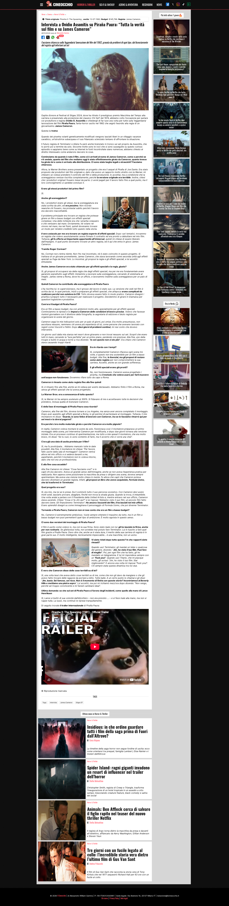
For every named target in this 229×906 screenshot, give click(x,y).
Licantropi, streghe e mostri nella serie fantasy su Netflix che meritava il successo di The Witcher (171, 39)
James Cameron (66, 703)
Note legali (124, 898)
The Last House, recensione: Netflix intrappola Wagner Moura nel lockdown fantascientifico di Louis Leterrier (171, 178)
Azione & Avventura (128, 5)
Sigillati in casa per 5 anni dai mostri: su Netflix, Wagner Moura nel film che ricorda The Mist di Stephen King (171, 206)
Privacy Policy (114, 898)
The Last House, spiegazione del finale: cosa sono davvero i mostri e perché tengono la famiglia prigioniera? (172, 67)
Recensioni (147, 5)
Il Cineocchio (61, 895)
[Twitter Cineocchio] (172, 4)
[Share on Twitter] (48, 38)
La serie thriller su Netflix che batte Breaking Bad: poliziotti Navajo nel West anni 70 (171, 95)
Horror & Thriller (86, 5)
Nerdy (171, 325)
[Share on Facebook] (43, 38)
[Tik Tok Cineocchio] (182, 4)
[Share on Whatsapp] (52, 38)
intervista (53, 703)
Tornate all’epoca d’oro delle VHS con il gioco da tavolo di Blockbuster (171, 357)
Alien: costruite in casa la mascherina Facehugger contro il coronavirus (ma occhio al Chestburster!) (171, 330)
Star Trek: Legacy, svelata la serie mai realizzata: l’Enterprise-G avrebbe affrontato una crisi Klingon (171, 234)
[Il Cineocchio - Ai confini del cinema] (59, 4)
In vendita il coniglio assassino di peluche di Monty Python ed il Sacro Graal (171, 442)
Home (43, 14)
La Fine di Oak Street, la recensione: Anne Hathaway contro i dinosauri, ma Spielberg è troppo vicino (171, 290)
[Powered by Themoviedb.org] (187, 5)
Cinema (49, 14)
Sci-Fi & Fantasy (106, 5)
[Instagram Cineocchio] (177, 4)
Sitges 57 (79, 703)
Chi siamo (104, 898)
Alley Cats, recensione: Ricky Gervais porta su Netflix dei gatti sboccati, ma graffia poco (171, 150)
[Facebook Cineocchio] (166, 4)
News (159, 5)
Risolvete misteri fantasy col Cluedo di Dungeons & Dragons (171, 412)
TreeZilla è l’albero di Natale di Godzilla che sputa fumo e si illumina (171, 384)
